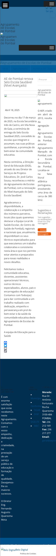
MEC (36, 425)
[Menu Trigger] (5, 5)
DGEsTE (35, 421)
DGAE (37, 410)
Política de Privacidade (13, 541)
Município (36, 398)
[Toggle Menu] (51, 3)
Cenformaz (37, 406)
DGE (36, 414)
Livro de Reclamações (38, 541)
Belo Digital (22, 549)
